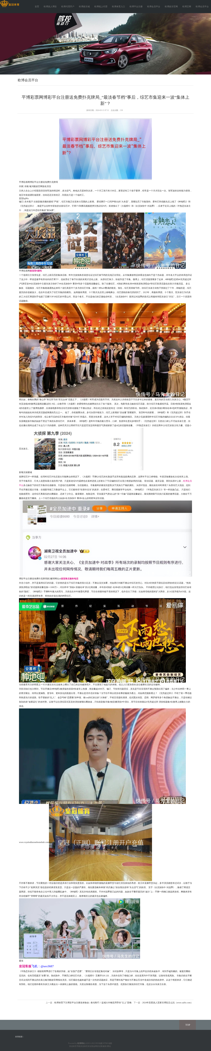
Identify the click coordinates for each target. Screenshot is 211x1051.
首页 (37, 6)
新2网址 (107, 1046)
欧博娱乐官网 (171, 6)
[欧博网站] (9, 3)
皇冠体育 (84, 1046)
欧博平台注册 (136, 6)
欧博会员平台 (153, 6)
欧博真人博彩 (50, 6)
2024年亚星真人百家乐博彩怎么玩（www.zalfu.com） (167, 1002)
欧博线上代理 (100, 6)
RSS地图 (99, 1043)
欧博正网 (186, 6)
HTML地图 (107, 1043)
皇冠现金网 (92, 1046)
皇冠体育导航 (74, 1046)
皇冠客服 (100, 1046)
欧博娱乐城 (84, 6)
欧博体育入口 (118, 6)
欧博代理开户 (67, 6)
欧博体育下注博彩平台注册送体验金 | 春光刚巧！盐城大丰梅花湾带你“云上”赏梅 (92, 1002)
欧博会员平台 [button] (202, 6)
